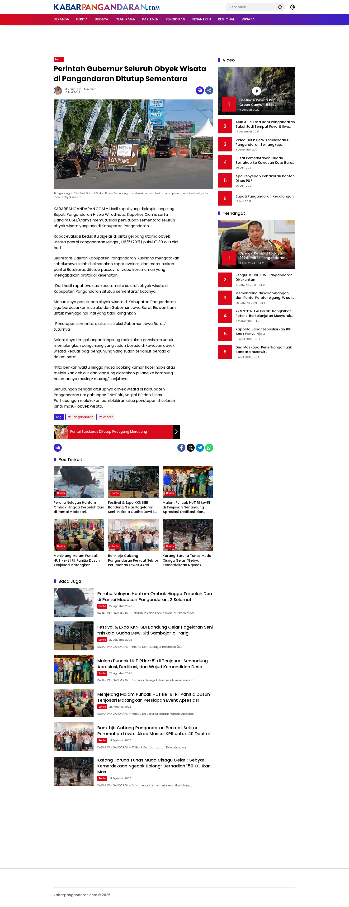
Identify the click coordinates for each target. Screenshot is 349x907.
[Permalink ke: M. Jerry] (59, 90)
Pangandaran (82, 417)
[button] (280, 7)
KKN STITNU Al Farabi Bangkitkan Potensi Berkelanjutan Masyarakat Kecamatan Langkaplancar (265, 313)
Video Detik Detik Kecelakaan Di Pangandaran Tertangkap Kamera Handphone (263, 142)
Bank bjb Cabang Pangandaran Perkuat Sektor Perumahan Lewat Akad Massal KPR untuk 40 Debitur (133, 561)
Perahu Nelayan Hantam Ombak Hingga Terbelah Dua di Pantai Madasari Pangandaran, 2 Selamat (79, 507)
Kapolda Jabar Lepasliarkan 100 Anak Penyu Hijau (263, 331)
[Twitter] (191, 448)
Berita (58, 59)
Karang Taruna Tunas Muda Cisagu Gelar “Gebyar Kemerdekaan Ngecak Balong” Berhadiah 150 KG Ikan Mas (187, 561)
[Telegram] (200, 448)
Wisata (108, 417)
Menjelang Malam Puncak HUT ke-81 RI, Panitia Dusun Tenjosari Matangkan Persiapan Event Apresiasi (77, 561)
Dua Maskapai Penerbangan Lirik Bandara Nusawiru (264, 349)
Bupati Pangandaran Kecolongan (265, 196)
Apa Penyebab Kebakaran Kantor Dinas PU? (265, 178)
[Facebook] (181, 448)
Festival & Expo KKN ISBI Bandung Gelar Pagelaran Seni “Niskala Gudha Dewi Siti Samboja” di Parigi (132, 507)
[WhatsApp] (209, 448)
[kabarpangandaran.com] (107, 7)
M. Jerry (70, 89)
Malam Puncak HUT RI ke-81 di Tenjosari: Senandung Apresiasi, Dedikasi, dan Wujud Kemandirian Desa (186, 507)
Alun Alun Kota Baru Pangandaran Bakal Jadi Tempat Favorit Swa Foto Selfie (265, 124)
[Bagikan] (209, 90)
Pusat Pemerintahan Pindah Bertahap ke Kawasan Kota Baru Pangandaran (264, 160)
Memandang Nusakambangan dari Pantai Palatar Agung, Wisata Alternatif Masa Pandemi (265, 295)
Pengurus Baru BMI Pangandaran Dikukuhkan (264, 277)
